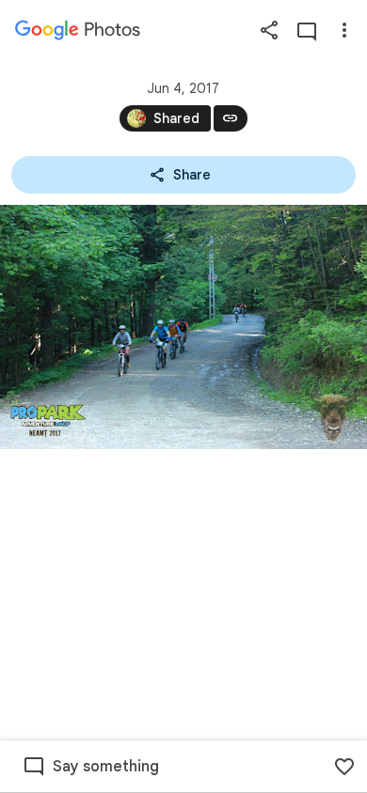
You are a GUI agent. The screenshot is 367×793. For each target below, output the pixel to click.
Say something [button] (106, 766)
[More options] (344, 30)
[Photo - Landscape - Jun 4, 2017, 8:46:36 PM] (183, 327)
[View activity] (307, 30)
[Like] (344, 766)
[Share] (269, 30)
